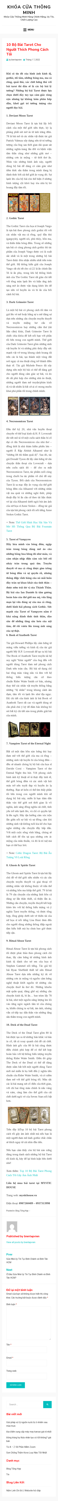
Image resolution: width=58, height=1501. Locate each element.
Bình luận (11, 1304)
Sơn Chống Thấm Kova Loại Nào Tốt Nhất (26, 1452)
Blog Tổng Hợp (21, 1211)
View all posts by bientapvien (20, 1242)
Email (9, 1357)
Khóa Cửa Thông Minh (29, 10)
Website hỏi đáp (32, 1490)
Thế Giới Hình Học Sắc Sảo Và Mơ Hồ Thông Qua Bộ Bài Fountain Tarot (29, 526)
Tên (8, 1344)
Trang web (11, 1371)
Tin (7, 1474)
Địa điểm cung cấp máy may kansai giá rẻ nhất (28, 1431)
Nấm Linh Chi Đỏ (14, 1490)
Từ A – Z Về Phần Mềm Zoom (20, 1447)
